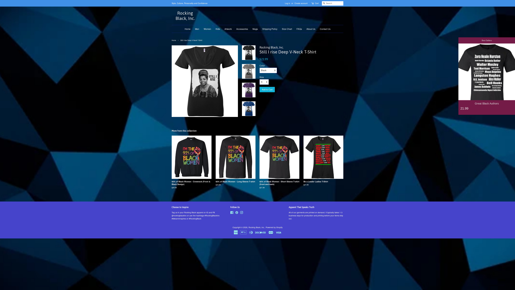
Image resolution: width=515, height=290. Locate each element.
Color (262, 65)
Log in (287, 3)
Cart (317, 3)
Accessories (242, 28)
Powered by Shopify (274, 227)
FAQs (299, 28)
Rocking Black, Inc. (185, 16)
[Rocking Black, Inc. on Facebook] (231, 213)
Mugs (255, 28)
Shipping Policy (269, 28)
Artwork (228, 28)
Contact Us (325, 28)
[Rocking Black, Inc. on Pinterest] (236, 213)
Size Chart (287, 28)
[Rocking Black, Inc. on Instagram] (241, 213)
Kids (218, 28)
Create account (301, 3)
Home (187, 28)
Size (262, 77)
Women (207, 28)
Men (197, 28)
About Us (310, 28)
